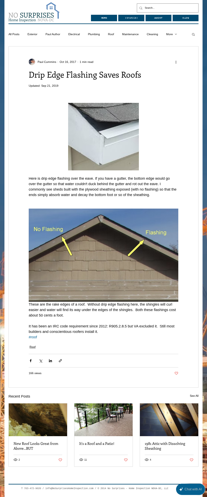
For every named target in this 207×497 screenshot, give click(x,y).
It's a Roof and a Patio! (96, 443)
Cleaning (152, 34)
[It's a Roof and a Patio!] (103, 419)
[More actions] (175, 61)
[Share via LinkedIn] (50, 361)
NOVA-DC (31, 19)
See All (194, 395)
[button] (193, 34)
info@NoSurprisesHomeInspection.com (69, 488)
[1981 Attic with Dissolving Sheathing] (169, 419)
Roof (111, 34)
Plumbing (94, 34)
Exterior (32, 34)
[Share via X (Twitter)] (40, 361)
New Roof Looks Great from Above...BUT (36, 446)
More (169, 34)
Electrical (74, 34)
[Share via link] (60, 361)
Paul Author (52, 34)
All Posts (13, 34)
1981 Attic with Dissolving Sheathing (165, 446)
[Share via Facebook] (31, 361)
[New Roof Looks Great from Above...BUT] (38, 419)
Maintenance (130, 34)
